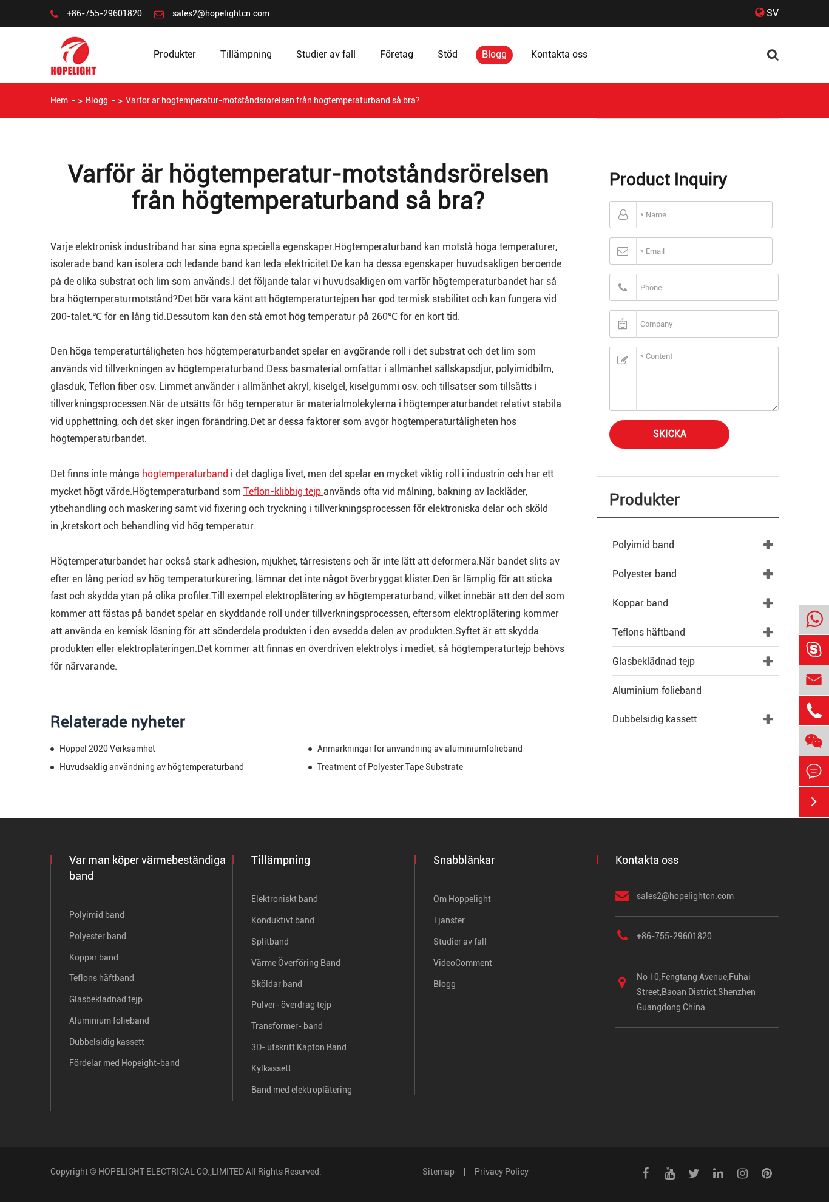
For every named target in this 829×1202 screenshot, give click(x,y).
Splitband (270, 941)
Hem (59, 100)
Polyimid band (643, 545)
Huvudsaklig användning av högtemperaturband (151, 767)
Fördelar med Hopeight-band (124, 1063)
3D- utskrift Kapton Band (299, 1047)
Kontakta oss (559, 54)
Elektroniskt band (284, 899)
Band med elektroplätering (301, 1090)
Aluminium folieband (657, 690)
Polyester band (644, 574)
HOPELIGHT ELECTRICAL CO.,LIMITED (171, 1172)
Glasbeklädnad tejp (653, 661)
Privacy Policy (502, 1172)
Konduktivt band (282, 920)
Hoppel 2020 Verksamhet (107, 748)
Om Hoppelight (462, 899)
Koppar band (640, 603)
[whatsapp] (814, 620)
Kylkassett (271, 1068)
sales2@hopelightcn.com (220, 13)
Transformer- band (287, 1026)
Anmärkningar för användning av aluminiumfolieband (420, 748)
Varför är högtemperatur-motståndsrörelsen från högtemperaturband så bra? (273, 100)
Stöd (448, 54)
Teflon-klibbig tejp (283, 491)
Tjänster (449, 920)
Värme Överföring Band (295, 963)
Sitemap (438, 1172)
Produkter (175, 54)
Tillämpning (246, 54)
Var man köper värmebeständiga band (147, 868)
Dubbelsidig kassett (654, 719)
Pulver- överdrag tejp (291, 1005)
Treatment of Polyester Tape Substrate (390, 767)
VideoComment (462, 963)
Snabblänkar (464, 860)
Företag (396, 54)
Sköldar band (276, 984)
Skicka (669, 434)
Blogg (494, 54)
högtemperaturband (186, 474)
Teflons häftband (648, 632)
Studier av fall (326, 54)
